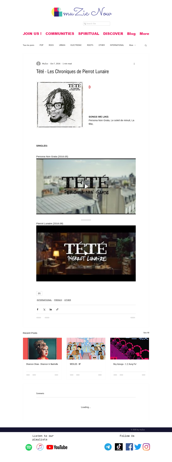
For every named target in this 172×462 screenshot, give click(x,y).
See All (146, 333)
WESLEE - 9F (75, 364)
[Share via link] (57, 309)
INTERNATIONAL (117, 45)
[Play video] (86, 186)
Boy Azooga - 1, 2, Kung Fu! (124, 364)
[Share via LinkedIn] (50, 309)
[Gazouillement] (137, 444)
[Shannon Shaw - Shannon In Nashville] (42, 348)
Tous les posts (28, 45)
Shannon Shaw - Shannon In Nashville (42, 364)
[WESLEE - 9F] (86, 348)
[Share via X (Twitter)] (44, 309)
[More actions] (134, 63)
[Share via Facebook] (37, 309)
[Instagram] (146, 444)
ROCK (51, 45)
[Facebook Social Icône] (129, 444)
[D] (39, 293)
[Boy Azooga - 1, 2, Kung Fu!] (129, 348)
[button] (60, 33)
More (131, 45)
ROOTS (90, 45)
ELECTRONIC (76, 45)
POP (41, 45)
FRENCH (58, 300)
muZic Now (87, 13)
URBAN (62, 45)
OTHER (102, 45)
